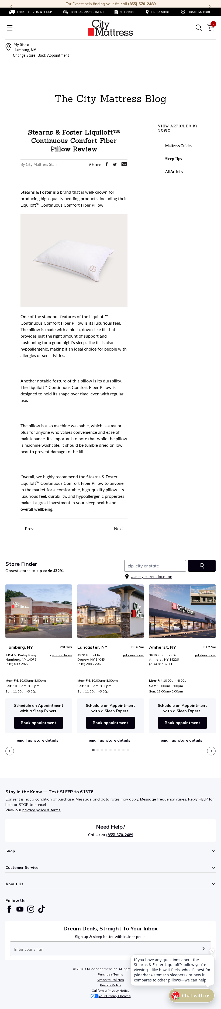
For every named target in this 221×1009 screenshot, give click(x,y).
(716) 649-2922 (17, 664)
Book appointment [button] (38, 722)
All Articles (173, 171)
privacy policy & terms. (41, 810)
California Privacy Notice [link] (111, 990)
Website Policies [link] (110, 980)
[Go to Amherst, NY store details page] (182, 611)
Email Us (24, 740)
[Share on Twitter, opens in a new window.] (114, 165)
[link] (30, 12)
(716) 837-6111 (160, 664)
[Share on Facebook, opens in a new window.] (106, 164)
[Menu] (9, 28)
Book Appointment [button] (53, 55)
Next (119, 528)
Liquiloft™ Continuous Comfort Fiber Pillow (70, 387)
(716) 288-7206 (89, 664)
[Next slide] (211, 751)
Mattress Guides (178, 145)
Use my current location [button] (151, 576)
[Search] (199, 28)
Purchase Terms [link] (110, 974)
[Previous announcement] (11, 6)
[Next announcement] (210, 6)
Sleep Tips (173, 158)
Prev (28, 528)
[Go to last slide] (9, 751)
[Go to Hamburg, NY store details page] (38, 611)
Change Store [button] (24, 55)
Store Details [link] (46, 740)
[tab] (93, 750)
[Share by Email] (124, 164)
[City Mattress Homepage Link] (110, 27)
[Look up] (202, 566)
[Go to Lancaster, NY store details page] (110, 611)
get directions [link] (61, 655)
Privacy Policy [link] (110, 985)
